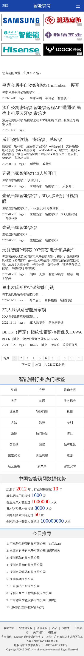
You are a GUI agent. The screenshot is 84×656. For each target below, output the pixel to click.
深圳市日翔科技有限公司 (26, 564)
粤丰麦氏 (36, 300)
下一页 (26, 364)
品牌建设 (70, 444)
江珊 (70, 455)
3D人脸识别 (69, 214)
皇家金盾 (36, 98)
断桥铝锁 (51, 300)
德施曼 (14, 411)
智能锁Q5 (51, 240)
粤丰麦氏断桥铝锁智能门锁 (28, 287)
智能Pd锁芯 (56, 274)
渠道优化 (14, 455)
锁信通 (52, 632)
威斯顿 (46, 164)
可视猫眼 (11, 218)
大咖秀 (66, 628)
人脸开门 (68, 186)
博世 (70, 433)
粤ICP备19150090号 (56, 645)
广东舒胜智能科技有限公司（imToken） (36, 543)
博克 (44, 345)
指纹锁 (54, 345)
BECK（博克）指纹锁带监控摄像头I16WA (42, 332)
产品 (36, 73)
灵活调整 (42, 455)
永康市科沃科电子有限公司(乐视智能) (35, 550)
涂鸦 (42, 422)
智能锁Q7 (51, 214)
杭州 (70, 411)
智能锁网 (42, 5)
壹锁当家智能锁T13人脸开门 (29, 173)
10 (71, 358)
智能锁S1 (64, 98)
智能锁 (14, 444)
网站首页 (9, 628)
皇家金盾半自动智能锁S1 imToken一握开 (40, 85)
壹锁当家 (36, 186)
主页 (26, 73)
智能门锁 (66, 300)
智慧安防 (70, 466)
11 (79, 358)
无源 (42, 274)
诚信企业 (42, 628)
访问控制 (42, 433)
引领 (14, 390)
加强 (42, 444)
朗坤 (33, 274)
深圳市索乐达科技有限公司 (28, 572)
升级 (42, 390)
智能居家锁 (56, 322)
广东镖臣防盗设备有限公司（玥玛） (34, 600)
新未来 (42, 466)
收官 (14, 400)
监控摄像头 (70, 345)
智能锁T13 (52, 186)
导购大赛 (70, 390)
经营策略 (14, 466)
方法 (14, 422)
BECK (34, 345)
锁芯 (70, 274)
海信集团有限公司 (22, 579)
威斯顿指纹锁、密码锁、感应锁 (32, 139)
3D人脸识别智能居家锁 (24, 309)
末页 (38, 364)
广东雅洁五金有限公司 (25, 586)
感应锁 (34, 164)
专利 (70, 422)
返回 (5, 5)
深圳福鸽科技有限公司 (25, 557)
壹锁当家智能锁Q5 (19, 227)
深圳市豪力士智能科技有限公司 (31, 593)
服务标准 (70, 400)
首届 (42, 400)
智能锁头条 (25, 628)
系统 (14, 433)
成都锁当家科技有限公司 (27, 607)
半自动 (49, 98)
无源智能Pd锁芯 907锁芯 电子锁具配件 (39, 249)
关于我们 (38, 632)
